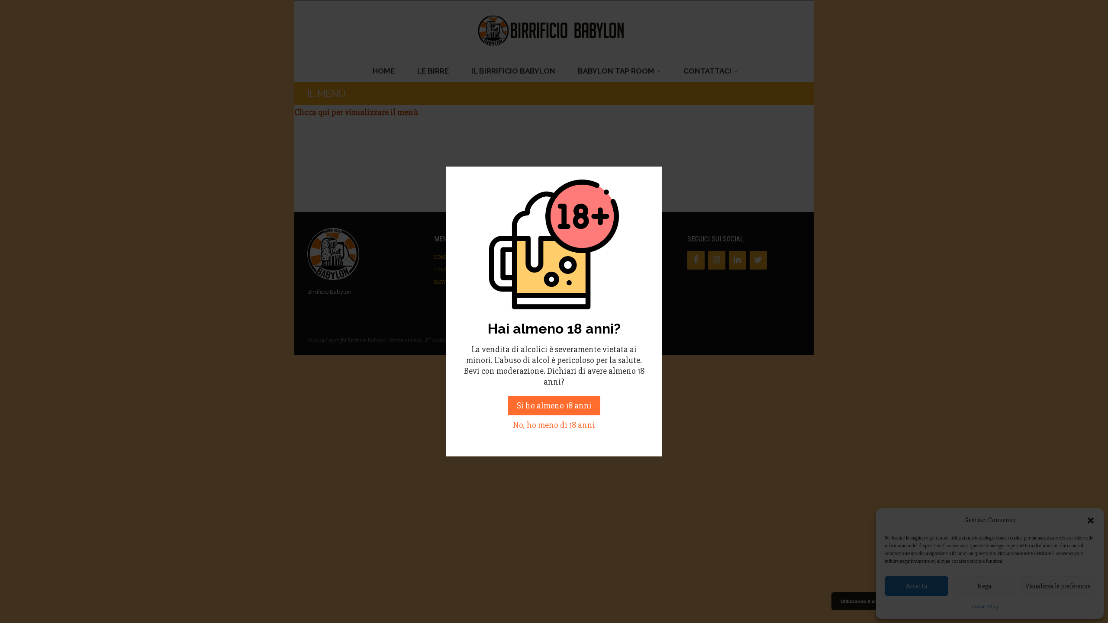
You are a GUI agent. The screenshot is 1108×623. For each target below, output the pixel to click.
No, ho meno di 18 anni (554, 425)
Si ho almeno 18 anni (554, 405)
